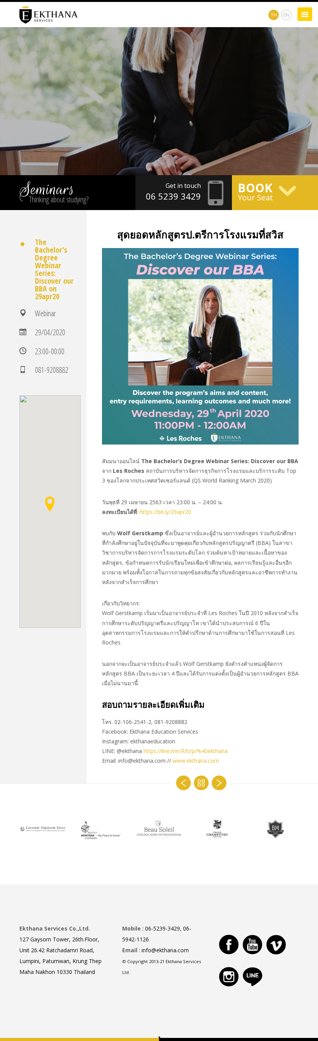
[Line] (252, 976)
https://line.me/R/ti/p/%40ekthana (185, 751)
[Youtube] (252, 944)
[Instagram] (228, 976)
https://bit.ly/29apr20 (165, 511)
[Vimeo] (276, 944)
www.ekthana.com (196, 760)
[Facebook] (228, 944)
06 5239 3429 (173, 196)
